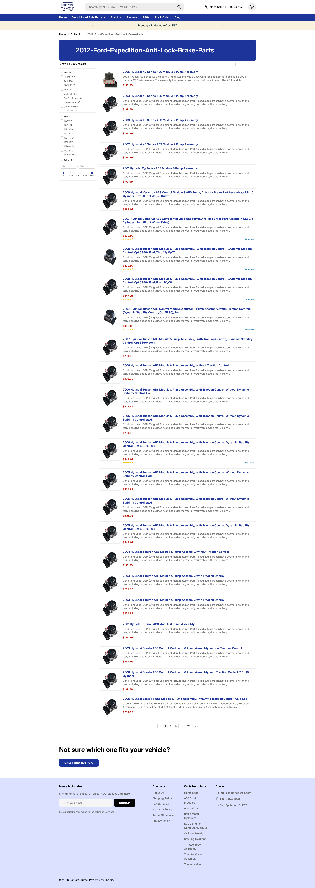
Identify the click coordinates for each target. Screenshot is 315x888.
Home (62, 34)
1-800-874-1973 (230, 799)
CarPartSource (78, 880)
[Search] (179, 7)
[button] (92, 25)
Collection (77, 34)
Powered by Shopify (101, 880)
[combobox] (134, 7)
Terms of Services (104, 811)
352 (189, 726)
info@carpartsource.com (235, 792)
